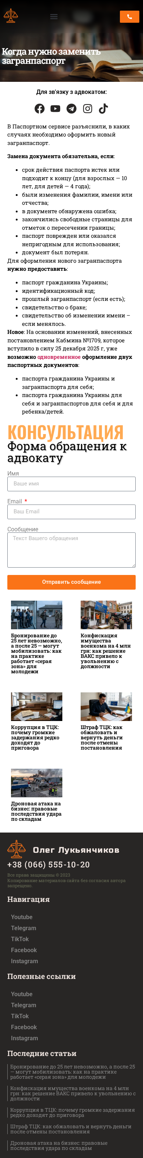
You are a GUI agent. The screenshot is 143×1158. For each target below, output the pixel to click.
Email (15, 502)
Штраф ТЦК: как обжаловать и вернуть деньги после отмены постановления (102, 737)
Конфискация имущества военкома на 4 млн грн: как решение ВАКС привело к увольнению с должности (106, 651)
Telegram (23, 928)
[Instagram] (87, 108)
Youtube (22, 917)
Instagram (24, 961)
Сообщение (22, 529)
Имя (13, 474)
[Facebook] (39, 108)
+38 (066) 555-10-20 (49, 864)
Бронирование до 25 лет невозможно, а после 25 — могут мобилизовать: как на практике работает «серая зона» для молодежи (36, 653)
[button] (54, 17)
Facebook (24, 950)
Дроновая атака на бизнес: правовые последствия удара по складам (36, 811)
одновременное (59, 356)
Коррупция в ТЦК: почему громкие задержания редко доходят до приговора (35, 737)
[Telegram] (71, 108)
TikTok (20, 939)
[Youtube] (56, 108)
